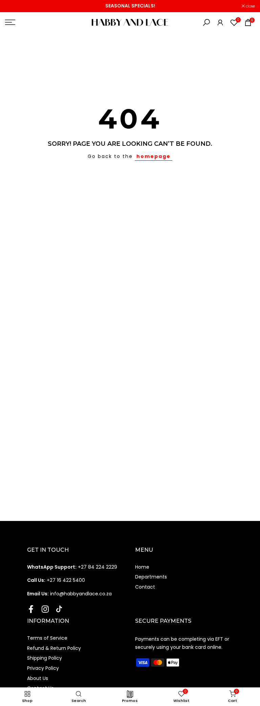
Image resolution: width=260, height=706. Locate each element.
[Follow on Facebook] (31, 609)
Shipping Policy (44, 658)
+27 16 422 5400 (56, 580)
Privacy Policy (43, 668)
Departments (151, 576)
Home (142, 567)
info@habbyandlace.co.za (69, 593)
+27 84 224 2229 (72, 567)
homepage (153, 156)
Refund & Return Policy (54, 648)
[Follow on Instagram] (45, 609)
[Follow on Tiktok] (59, 609)
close (13, 6)
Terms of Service (47, 638)
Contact (145, 587)
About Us (37, 678)
